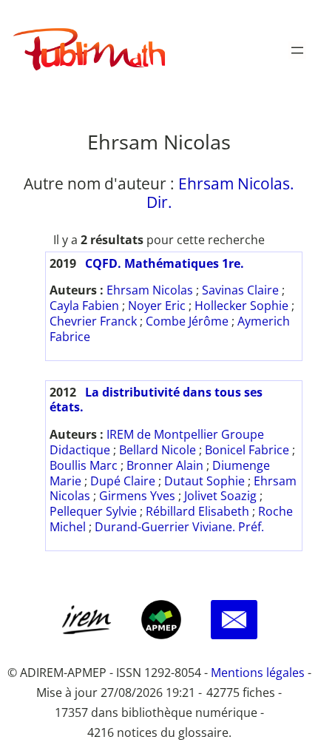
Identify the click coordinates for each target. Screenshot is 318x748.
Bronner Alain (164, 465)
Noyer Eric (157, 305)
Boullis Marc (84, 465)
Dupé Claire (122, 481)
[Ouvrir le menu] (297, 50)
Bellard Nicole (157, 450)
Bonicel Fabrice (247, 450)
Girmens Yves (137, 496)
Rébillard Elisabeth (197, 511)
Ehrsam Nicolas (149, 290)
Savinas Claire (240, 290)
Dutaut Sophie (204, 481)
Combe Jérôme (187, 321)
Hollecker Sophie (241, 305)
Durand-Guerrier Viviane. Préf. (179, 527)
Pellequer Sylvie (93, 511)
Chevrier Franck (93, 321)
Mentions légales (258, 672)
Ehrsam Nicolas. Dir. (220, 192)
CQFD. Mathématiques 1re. (164, 263)
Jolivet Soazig (220, 496)
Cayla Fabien (84, 305)
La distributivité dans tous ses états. (156, 400)
